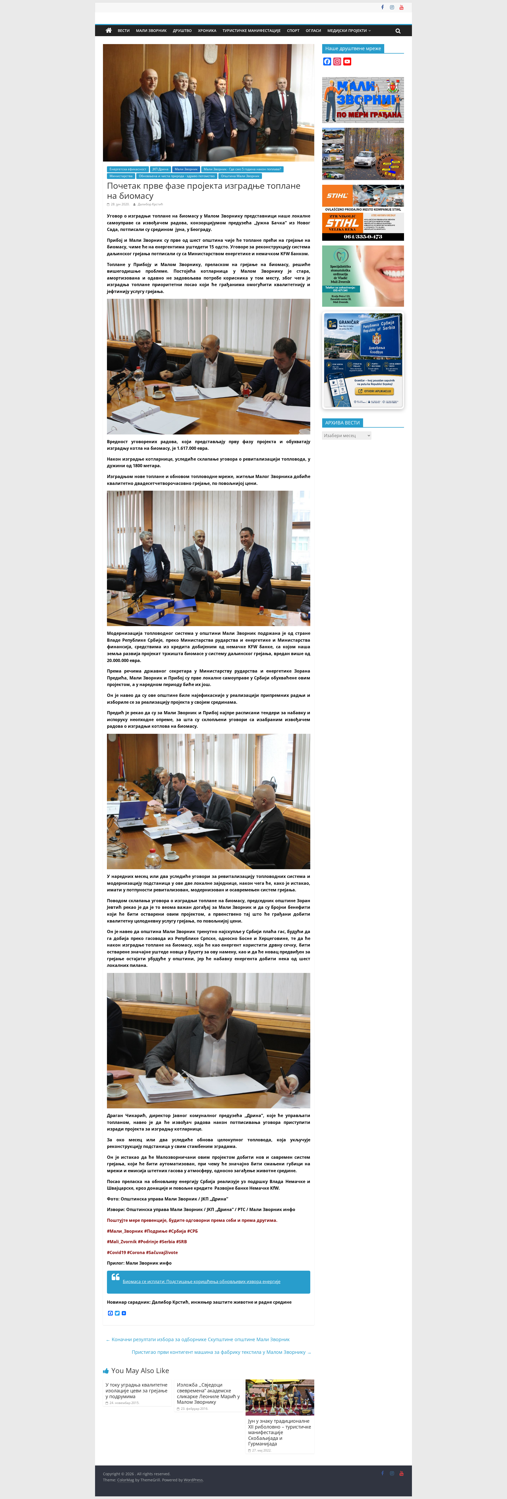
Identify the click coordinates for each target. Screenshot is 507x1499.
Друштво (182, 30)
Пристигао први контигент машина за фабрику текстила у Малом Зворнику (222, 1352)
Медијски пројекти (347, 30)
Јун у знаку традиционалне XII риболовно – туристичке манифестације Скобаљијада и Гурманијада (279, 1432)
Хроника (207, 30)
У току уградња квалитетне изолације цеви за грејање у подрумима (136, 1390)
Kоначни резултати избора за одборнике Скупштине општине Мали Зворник (198, 1339)
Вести (124, 30)
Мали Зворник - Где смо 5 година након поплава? (242, 169)
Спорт (293, 30)
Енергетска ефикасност (128, 169)
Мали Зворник (151, 30)
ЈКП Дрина (160, 169)
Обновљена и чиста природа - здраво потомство (177, 176)
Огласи (313, 30)
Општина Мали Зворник (240, 176)
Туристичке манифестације (252, 30)
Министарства (121, 176)
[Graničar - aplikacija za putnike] (363, 360)
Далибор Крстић (150, 204)
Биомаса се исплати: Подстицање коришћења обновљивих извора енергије (201, 1281)
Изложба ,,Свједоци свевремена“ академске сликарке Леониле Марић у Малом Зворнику (208, 1393)
